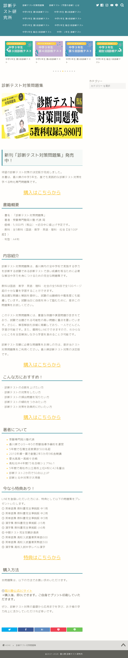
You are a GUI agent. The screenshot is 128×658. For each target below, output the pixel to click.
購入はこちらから (42, 192)
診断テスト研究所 (10, 11)
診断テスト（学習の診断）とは (64, 5)
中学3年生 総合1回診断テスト (69, 25)
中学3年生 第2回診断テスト (67, 12)
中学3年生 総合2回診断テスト (37, 32)
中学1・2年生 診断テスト (69, 32)
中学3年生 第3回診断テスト (36, 18)
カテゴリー (95, 81)
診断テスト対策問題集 (33, 5)
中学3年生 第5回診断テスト (36, 25)
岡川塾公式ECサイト (18, 591)
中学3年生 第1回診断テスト (35, 12)
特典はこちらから (42, 557)
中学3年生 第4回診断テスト (68, 18)
